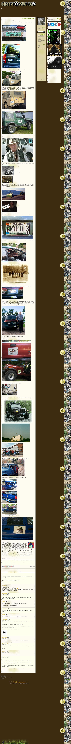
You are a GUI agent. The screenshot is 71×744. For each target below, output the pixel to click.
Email (3, 558)
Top (66, 680)
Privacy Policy (40, 41)
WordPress (23, 682)
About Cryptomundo (40, 35)
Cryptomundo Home (40, 28)
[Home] (41, 21)
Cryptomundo (9, 1)
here (26, 603)
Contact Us (39, 39)
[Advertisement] (18, 14)
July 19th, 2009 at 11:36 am (5, 638)
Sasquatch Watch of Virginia (13, 477)
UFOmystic (2, 678)
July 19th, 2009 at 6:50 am (5, 620)
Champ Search (3, 675)
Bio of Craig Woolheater (41, 36)
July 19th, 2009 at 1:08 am (5, 615)
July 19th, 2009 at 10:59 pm (5, 644)
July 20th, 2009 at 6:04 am (5, 657)
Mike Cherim (27, 683)
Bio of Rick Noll (40, 38)
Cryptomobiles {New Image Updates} (28, 18)
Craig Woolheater (4, 608)
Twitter (9, 558)
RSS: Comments (50, 19)
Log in (39, 45)
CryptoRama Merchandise (41, 40)
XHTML (39, 46)
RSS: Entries (50, 20)
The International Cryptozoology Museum (6, 677)
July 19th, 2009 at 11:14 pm (5, 652)
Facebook (5, 558)
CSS (38, 47)
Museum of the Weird (3, 676)
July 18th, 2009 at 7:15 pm (5, 594)
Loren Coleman (6, 542)
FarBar (68, 680)
